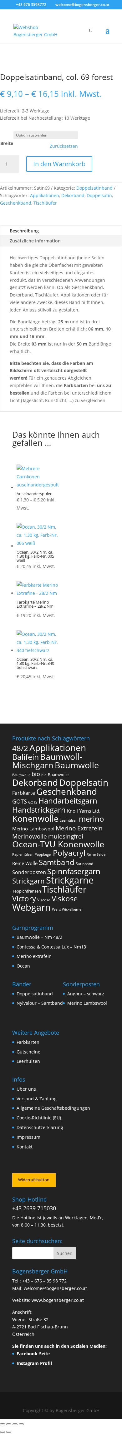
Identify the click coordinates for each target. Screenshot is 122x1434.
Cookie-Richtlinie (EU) (39, 1118)
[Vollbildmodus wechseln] (8, 1424)
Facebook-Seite (33, 1354)
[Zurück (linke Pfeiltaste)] (2, 1432)
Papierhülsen (22, 854)
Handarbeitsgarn (67, 800)
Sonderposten (29, 872)
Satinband (84, 863)
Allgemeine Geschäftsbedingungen (53, 1108)
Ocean (23, 966)
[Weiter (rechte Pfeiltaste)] (8, 1432)
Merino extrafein (34, 956)
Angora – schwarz (85, 994)
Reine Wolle (25, 863)
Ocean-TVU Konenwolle (58, 844)
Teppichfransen (26, 891)
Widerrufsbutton (33, 1180)
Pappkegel (43, 854)
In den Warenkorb (59, 164)
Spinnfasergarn (73, 871)
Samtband (56, 862)
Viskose (65, 898)
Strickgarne (70, 880)
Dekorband (72, 195)
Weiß (56, 909)
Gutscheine (28, 1052)
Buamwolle (58, 774)
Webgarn (31, 907)
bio (36, 774)
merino (91, 819)
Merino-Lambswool (33, 828)
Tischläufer (45, 203)
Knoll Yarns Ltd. (83, 811)
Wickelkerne (71, 909)
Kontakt (25, 1147)
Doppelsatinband (94, 188)
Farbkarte (23, 792)
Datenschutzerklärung (40, 1127)
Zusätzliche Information (35, 241)
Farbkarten (28, 1042)
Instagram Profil (34, 1363)
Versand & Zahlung (37, 1099)
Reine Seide (96, 854)
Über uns (26, 1089)
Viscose (43, 900)
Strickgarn (28, 880)
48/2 (20, 748)
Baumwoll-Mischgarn (47, 761)
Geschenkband (15, 203)
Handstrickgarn (39, 809)
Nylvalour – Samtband (40, 1003)
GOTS (19, 801)
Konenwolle (35, 818)
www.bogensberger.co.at (58, 1300)
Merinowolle (29, 836)
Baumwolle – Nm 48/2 (39, 937)
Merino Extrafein (79, 828)
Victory (24, 898)
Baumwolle (77, 765)
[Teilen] (15, 1424)
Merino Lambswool (87, 1003)
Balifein (25, 757)
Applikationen (44, 195)
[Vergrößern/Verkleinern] (2, 1424)
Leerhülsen (69, 820)
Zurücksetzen (64, 146)
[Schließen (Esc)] (21, 1424)
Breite (6, 143)
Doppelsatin (99, 195)
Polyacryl (69, 853)
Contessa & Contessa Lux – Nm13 (51, 947)
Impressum (28, 1137)
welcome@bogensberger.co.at (55, 1288)
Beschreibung (24, 231)
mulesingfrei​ (65, 836)
